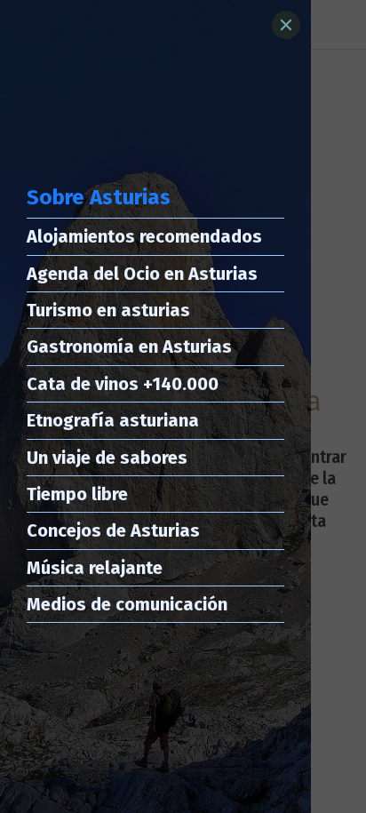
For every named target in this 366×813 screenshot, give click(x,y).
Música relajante (95, 567)
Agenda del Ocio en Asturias (142, 273)
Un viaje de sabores (107, 457)
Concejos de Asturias (113, 530)
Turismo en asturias (108, 310)
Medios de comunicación (127, 604)
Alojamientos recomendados (144, 236)
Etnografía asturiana (113, 420)
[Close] (286, 25)
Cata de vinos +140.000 (123, 384)
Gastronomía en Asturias (129, 346)
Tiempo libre (77, 494)
